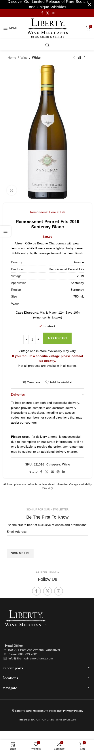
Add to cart (57, 338)
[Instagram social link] (53, 13)
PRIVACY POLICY (73, 711)
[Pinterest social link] (58, 472)
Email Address (17, 531)
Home (12, 57)
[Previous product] (74, 57)
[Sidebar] (5, 231)
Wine (24, 57)
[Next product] (84, 57)
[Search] (47, 45)
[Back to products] (79, 57)
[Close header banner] (89, 4)
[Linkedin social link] (63, 472)
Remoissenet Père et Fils (47, 212)
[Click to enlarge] (12, 190)
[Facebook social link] (42, 13)
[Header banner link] (47, 4)
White (36, 57)
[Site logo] (47, 28)
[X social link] (47, 13)
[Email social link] (52, 472)
